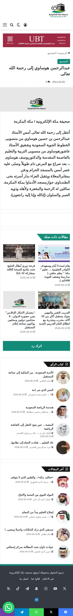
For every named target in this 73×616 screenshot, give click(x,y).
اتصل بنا (24, 578)
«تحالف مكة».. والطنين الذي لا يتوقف (32, 477)
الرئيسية (63, 53)
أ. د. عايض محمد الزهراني (39, 394)
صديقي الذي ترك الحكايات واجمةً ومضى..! (29, 529)
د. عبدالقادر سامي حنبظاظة (38, 412)
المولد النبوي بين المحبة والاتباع (35, 494)
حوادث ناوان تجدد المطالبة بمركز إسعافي (29, 547)
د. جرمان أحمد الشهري (40, 482)
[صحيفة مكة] (58, 10)
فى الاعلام (48, 578)
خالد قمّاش (46, 534)
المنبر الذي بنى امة (42, 389)
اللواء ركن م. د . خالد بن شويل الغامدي (34, 433)
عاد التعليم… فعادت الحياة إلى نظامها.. (31, 442)
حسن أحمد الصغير (42, 551)
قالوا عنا (35, 578)
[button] (8, 607)
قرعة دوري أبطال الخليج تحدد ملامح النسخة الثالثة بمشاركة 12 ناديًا (21, 269)
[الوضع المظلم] (18, 25)
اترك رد (36, 346)
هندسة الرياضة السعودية (39, 407)
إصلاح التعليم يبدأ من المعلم (37, 512)
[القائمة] (5, 25)
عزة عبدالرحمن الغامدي (40, 447)
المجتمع (52, 53)
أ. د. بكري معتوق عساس (40, 517)
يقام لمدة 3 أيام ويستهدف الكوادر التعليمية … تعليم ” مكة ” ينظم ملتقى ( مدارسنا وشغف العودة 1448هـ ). (55, 273)
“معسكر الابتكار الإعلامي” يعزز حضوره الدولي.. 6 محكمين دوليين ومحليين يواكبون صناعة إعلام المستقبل (20, 320)
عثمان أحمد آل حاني (42, 499)
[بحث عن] (12, 25)
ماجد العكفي (45, 381)
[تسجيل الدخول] (25, 25)
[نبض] (36, 599)
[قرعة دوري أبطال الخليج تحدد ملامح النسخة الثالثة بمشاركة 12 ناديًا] (19, 253)
